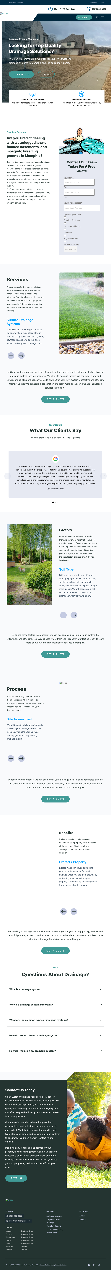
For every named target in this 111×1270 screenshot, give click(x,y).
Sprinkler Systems (72, 220)
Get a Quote (70, 249)
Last (66, 197)
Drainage (68, 232)
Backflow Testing (71, 244)
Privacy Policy (45, 1265)
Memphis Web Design (58, 1265)
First (66, 187)
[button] (84, 17)
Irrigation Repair (71, 238)
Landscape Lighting (72, 226)
